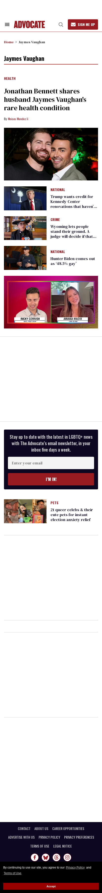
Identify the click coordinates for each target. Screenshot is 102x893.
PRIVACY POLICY (49, 837)
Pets (54, 503)
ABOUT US (41, 828)
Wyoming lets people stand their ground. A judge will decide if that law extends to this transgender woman (72, 236)
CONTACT (24, 828)
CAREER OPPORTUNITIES (68, 828)
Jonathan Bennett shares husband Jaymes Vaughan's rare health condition (45, 99)
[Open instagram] (67, 857)
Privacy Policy (75, 867)
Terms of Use (12, 873)
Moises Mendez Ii (18, 119)
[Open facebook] (35, 857)
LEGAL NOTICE (62, 846)
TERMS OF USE (39, 846)
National (58, 190)
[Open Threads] (56, 857)
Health (10, 78)
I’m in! (51, 479)
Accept (51, 886)
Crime (55, 220)
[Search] (61, 24)
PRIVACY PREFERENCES (79, 837)
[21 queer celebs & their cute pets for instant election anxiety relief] (25, 510)
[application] (51, 302)
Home (9, 42)
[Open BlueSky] (46, 857)
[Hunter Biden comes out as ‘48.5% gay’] (25, 257)
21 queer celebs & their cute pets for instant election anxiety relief (72, 514)
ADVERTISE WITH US (21, 837)
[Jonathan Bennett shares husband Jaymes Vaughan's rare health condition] (51, 154)
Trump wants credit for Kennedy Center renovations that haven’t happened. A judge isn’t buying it (73, 206)
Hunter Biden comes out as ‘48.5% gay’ (73, 261)
